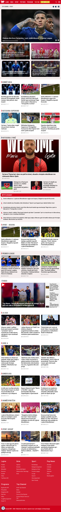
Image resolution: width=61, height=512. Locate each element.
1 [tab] (2, 40)
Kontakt (18, 492)
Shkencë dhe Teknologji (22, 471)
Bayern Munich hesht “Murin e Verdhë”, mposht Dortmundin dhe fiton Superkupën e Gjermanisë (30, 391)
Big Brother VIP (5, 487)
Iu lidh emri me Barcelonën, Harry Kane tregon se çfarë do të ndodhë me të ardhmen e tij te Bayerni (10, 391)
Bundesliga (6, 373)
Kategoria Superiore (10, 110)
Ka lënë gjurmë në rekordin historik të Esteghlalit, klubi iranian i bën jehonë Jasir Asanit (10, 100)
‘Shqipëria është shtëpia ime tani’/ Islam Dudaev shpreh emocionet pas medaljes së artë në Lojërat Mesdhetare (30, 419)
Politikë (3, 464)
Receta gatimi (50, 475)
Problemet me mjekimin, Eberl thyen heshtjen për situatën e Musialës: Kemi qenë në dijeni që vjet (49, 391)
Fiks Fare (3, 494)
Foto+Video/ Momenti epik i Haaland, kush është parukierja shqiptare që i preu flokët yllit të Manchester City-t (50, 448)
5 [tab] (7, 40)
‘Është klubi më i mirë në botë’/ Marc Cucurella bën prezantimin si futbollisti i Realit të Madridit (49, 331)
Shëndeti (49, 471)
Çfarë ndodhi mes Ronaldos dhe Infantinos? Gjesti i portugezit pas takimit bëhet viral (28, 203)
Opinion (18, 464)
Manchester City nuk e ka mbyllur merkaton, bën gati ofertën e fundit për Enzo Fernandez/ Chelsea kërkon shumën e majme (30, 271)
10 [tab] (12, 40)
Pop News (23, 2)
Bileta (17, 490)
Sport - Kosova (8, 224)
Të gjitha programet (6, 498)
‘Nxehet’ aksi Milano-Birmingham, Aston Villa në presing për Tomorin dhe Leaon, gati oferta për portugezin (50, 362)
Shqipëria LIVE (4, 492)
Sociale (3, 473)
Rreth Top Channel (21, 487)
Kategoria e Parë (9, 137)
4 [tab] (6, 40)
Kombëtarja (7, 82)
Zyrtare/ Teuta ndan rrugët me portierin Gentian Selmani (10, 128)
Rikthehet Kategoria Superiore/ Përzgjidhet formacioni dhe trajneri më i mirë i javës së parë (30, 129)
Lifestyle (49, 467)
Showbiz (49, 464)
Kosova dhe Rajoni (21, 469)
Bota (18, 461)
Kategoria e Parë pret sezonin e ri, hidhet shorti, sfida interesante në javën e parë (21, 186)
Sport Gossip (7, 429)
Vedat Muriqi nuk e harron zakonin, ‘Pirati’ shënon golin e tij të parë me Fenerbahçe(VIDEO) (49, 243)
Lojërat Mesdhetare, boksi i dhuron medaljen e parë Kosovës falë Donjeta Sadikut (10, 418)
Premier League (8, 253)
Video (11, 2)
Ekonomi (3, 471)
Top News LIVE (45, 2)
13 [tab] (16, 40)
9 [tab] (11, 40)
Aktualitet (3, 469)
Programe (30, 2)
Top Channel (21, 484)
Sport (17, 2)
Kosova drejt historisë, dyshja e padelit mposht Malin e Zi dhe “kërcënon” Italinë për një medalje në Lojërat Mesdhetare (29, 243)
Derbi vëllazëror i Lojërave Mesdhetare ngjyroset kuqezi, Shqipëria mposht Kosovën (49, 100)
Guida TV (3, 501)
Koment (18, 467)
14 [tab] (17, 40)
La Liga (5, 312)
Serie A (5, 343)
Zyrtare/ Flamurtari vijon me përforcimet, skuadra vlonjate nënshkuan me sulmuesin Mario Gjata (28, 176)
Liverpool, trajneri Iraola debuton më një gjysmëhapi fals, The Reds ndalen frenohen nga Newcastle (50, 270)
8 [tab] (10, 40)
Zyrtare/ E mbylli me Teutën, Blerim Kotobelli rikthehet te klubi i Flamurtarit (50, 185)
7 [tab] (9, 40)
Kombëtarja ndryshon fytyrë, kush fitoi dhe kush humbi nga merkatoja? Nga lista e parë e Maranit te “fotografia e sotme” (30, 101)
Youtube (37, 2)
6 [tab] (8, 40)
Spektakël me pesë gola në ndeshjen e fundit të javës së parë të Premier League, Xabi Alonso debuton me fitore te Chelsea (10, 271)
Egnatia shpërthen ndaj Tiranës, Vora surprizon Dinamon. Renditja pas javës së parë (50, 129)
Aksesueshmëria (20, 500)
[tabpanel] (30, 25)
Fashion (49, 469)
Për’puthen (4, 490)
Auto (17, 473)
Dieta (48, 473)
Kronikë (3, 467)
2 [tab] (3, 40)
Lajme (7, 2)
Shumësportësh (8, 400)
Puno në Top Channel (21, 494)
